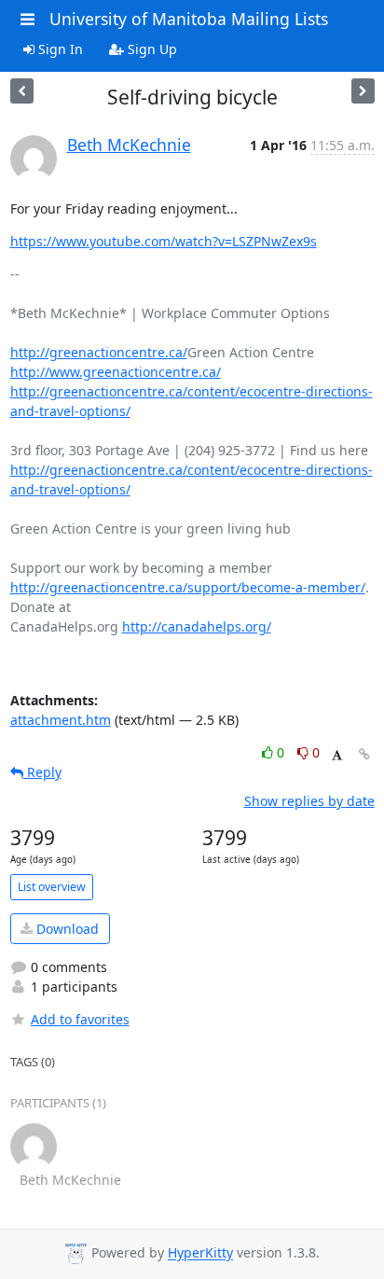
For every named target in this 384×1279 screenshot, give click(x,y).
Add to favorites (80, 1019)
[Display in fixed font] (337, 755)
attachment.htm (60, 720)
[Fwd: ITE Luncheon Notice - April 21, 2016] (22, 91)
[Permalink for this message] (364, 754)
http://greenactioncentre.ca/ (98, 352)
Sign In (58, 49)
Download (66, 929)
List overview (52, 887)
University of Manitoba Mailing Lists (188, 18)
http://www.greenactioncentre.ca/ (115, 372)
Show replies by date (309, 801)
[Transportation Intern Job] (363, 91)
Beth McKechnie (129, 144)
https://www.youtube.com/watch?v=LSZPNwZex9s (163, 241)
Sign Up (150, 49)
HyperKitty (200, 1253)
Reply (42, 772)
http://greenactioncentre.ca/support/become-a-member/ (187, 587)
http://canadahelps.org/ (196, 626)
